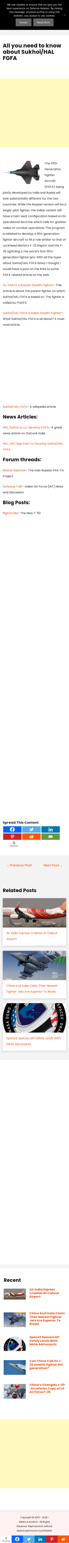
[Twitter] (31, 829)
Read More (43, 22)
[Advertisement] (34, 112)
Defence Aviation (28, 1521)
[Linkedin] (50, 829)
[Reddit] (31, 836)
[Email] (50, 836)
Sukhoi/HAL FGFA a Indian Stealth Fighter (32, 313)
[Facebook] (12, 829)
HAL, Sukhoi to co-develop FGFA (26, 427)
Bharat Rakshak (14, 470)
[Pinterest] (12, 836)
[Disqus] (34, 1113)
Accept (24, 22)
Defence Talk (12, 486)
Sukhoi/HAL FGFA (15, 407)
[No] (64, 15)
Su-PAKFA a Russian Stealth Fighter (28, 285)
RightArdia (10, 513)
